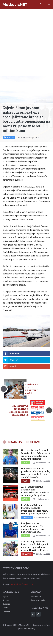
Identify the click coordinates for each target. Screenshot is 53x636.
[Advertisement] (26, 36)
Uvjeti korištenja (38, 600)
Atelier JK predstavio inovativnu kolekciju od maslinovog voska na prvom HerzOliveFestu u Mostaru (34, 547)
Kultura (6, 600)
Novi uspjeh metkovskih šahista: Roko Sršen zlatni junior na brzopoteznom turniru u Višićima (35, 454)
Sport (25, 463)
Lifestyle (27, 554)
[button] (40, 4)
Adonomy (30, 628)
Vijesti (25, 481)
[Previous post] (4, 389)
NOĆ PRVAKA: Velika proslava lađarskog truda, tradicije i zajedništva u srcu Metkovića (35, 472)
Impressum (36, 596)
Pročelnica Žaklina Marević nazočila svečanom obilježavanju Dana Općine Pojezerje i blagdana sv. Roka (34, 511)
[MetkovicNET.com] (15, 4)
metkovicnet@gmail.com (22, 584)
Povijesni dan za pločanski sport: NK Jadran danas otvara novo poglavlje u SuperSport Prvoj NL (32, 529)
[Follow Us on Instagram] (38, 614)
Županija (9, 137)
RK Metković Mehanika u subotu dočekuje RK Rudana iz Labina (18, 411)
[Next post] (49, 410)
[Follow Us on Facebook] (33, 614)
